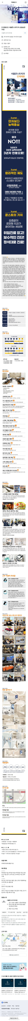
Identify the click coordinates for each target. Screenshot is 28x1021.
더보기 (3, 926)
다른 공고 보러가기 (14, 955)
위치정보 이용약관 (15, 1008)
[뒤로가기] (2, 2)
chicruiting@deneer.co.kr (13, 1015)
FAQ (13, 1005)
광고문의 (3, 1005)
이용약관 (17, 1005)
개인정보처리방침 (5, 1008)
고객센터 (9, 1005)
